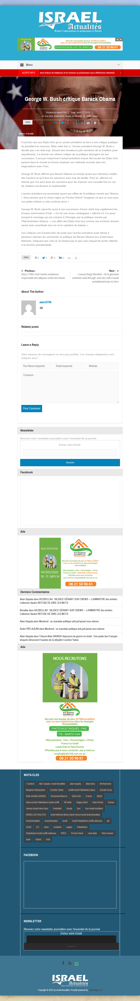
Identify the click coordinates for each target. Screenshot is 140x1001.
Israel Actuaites (51, 820)
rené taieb (92, 833)
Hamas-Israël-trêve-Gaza (37, 808)
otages (69, 827)
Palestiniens (82, 827)
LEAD (28, 827)
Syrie (28, 839)
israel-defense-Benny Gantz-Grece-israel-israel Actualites (75, 814)
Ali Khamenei (105, 783)
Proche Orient (77, 833)
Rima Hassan (107, 833)
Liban (46, 827)
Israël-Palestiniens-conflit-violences (87, 820)
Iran (78, 808)
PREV (63, 833)
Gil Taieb (67, 802)
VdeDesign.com (95, 990)
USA (48, 839)
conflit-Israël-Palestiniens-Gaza (81, 790)
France (89, 796)
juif (108, 820)
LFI (37, 827)
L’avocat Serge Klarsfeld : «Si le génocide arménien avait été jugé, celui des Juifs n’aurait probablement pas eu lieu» (95, 276)
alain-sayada (75, 783)
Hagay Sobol (82, 802)
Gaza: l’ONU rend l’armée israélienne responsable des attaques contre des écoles (43, 274)
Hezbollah (57, 808)
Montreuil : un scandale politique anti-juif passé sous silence (69, 621)
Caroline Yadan (56, 790)
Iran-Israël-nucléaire (94, 808)
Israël (68, 116)
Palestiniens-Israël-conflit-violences (41, 833)
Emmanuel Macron (59, 796)
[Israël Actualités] (70, 21)
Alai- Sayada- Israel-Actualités (52, 783)
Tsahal (38, 839)
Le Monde (77, 116)
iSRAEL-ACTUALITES (36, 814)
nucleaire (57, 827)
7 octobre (30, 783)
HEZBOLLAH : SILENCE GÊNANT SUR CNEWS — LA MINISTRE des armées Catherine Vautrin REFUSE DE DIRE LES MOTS (66, 612)
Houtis (69, 808)
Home (21, 133)
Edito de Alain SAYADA (36, 796)
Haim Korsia (97, 802)
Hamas (111, 802)
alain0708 (62, 112)
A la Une (49, 116)
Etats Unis (76, 796)
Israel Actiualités (33, 820)
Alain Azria (90, 783)
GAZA (99, 796)
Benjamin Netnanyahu (35, 790)
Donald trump (106, 790)
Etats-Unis (59, 116)
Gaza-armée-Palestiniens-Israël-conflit (42, 802)
